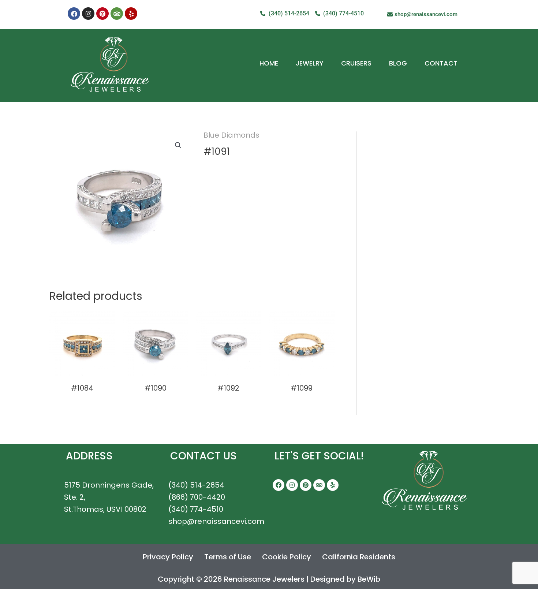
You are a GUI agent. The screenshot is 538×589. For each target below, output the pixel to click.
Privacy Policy (168, 557)
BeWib (369, 579)
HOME (268, 63)
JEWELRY (310, 63)
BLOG (398, 63)
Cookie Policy (286, 557)
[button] (178, 145)
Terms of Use (227, 557)
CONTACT (441, 63)
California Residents (358, 557)
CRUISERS (356, 63)
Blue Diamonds (231, 135)
